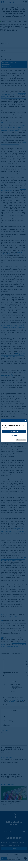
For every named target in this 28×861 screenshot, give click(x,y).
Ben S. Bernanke (5, 42)
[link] (7, 717)
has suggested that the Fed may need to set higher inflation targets (13, 127)
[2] (23, 273)
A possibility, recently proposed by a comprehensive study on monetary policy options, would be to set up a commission (13, 529)
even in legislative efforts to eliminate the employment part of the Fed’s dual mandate (13, 559)
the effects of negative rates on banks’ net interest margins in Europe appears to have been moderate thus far (13, 355)
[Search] (23, 2)
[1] (18, 101)
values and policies (12, 701)
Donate (14, 848)
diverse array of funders (18, 700)
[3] (14, 456)
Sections (4, 858)
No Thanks (14, 435)
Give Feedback (14, 431)
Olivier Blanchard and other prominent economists (13, 97)
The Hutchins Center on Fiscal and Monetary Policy (16, 689)
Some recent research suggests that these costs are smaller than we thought (13, 374)
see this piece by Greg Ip (11, 616)
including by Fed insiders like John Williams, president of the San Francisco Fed (13, 94)
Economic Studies (6, 725)
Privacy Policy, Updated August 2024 (14, 854)
